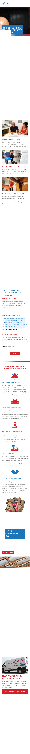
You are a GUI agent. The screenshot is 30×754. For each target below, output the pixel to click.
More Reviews (15, 353)
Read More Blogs (8, 552)
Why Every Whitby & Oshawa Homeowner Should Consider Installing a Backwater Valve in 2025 (10, 527)
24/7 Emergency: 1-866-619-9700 (15, 691)
